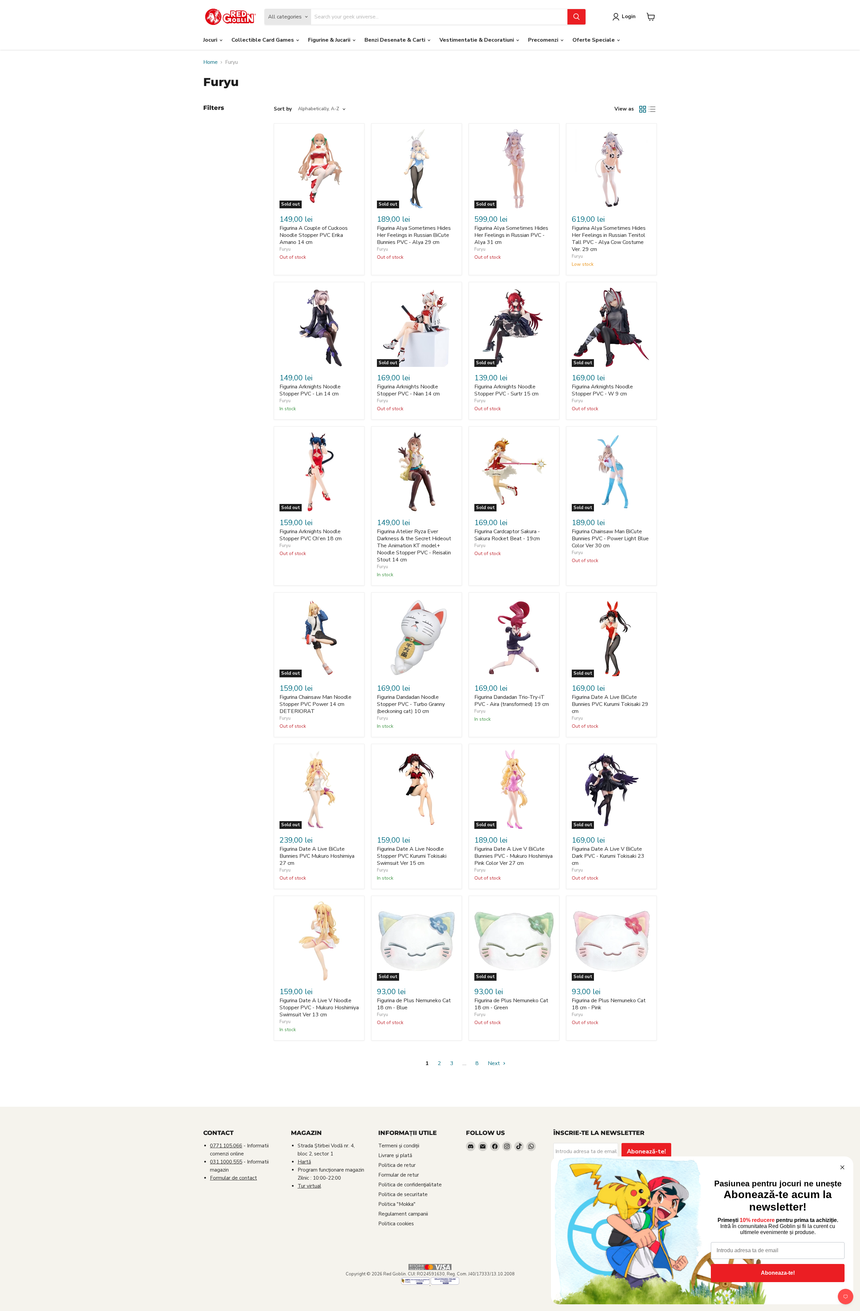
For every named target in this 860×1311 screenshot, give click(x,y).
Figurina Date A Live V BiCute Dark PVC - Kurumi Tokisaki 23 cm (608, 856)
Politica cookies (396, 1223)
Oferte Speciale (594, 40)
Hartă (304, 1161)
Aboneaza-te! (778, 1273)
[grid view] (642, 109)
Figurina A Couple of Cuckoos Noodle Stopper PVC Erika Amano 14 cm (314, 235)
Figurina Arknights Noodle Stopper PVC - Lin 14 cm (310, 390)
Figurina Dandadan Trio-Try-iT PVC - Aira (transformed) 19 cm (511, 700)
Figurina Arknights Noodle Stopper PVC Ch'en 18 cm (311, 535)
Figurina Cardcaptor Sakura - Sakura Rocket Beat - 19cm (507, 535)
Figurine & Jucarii (330, 40)
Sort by (283, 109)
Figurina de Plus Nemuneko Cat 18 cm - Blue (414, 1004)
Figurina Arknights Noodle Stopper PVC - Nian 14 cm (408, 390)
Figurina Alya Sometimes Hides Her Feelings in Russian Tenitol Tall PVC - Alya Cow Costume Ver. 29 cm (609, 238)
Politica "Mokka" (397, 1204)
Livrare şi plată (395, 1155)
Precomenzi (544, 40)
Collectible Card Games (263, 40)
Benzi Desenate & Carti (395, 40)
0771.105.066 (226, 1145)
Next (494, 1063)
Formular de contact (233, 1178)
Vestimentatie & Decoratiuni (477, 40)
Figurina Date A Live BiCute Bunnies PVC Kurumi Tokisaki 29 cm (610, 704)
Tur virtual (309, 1186)
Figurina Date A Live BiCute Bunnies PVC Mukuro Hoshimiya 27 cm (317, 856)
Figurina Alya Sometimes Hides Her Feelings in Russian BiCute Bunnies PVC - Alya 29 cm (414, 235)
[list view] (652, 109)
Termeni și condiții (398, 1145)
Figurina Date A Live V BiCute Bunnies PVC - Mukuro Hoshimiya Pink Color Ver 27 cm (513, 856)
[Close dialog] (842, 1167)
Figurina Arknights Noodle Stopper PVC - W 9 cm (602, 390)
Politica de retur (397, 1165)
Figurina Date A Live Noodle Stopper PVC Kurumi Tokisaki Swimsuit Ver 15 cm (411, 856)
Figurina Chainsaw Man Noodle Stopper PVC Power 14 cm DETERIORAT (315, 704)
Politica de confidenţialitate (410, 1184)
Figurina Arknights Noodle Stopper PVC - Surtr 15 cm (506, 390)
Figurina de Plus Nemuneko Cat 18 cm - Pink (609, 1004)
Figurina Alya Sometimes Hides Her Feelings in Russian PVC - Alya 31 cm (511, 235)
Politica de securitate (403, 1194)
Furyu (285, 249)
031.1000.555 (226, 1161)
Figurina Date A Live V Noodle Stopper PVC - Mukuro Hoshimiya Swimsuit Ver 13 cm (319, 1007)
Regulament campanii (403, 1214)
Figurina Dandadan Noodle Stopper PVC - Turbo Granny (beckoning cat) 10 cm (411, 704)
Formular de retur (398, 1175)
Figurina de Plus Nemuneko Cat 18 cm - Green (511, 1004)
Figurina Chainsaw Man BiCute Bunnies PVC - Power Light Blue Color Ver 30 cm (610, 538)
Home (210, 62)
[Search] (576, 17)
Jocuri (211, 40)
